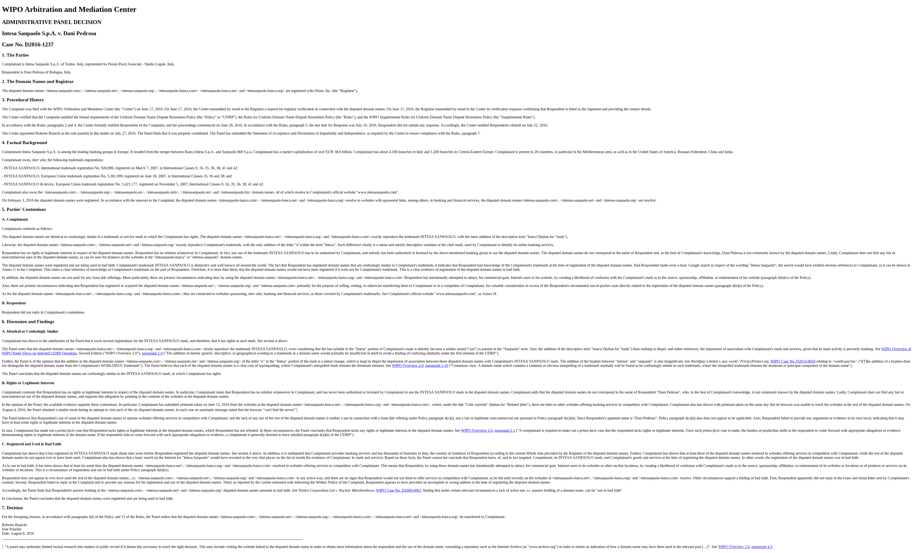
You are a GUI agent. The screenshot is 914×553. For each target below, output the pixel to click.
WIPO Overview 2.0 (407, 366)
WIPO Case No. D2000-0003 (398, 490)
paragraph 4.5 (761, 547)
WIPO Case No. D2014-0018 (792, 361)
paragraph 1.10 (436, 366)
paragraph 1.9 (152, 353)
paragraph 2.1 (504, 430)
